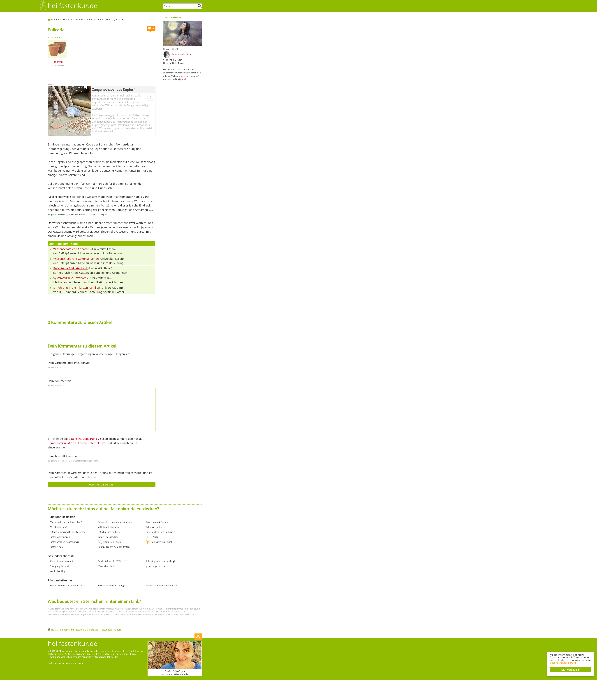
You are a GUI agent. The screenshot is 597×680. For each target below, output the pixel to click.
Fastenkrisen (56, 546)
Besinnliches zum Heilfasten (160, 531)
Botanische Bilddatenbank (70, 268)
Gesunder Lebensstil (85, 19)
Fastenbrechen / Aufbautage (64, 541)
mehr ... (185, 79)
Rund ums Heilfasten (62, 19)
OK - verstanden (570, 669)
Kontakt (64, 629)
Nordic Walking (57, 571)
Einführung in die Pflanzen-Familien (76, 287)
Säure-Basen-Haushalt (61, 561)
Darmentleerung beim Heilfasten (115, 522)
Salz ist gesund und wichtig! (160, 561)
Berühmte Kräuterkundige (111, 585)
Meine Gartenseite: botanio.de (161, 585)
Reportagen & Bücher (157, 522)
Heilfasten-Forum (112, 541)
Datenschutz (91, 629)
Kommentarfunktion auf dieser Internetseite (76, 443)
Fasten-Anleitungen (60, 536)
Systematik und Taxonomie (71, 278)
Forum (121, 19)
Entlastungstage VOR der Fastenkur (68, 531)
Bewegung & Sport (59, 566)
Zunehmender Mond (182, 54)
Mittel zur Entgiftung (108, 526)
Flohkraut (57, 61)
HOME (54, 629)
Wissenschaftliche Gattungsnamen (76, 258)
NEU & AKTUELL (154, 536)
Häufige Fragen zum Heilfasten (114, 546)
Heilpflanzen (104, 19)
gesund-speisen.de (156, 566)
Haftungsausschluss (110, 629)
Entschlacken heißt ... (109, 531)
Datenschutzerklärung (563, 662)
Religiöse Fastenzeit (156, 526)
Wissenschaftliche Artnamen (72, 249)
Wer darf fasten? (58, 526)
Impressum (76, 629)
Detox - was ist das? (108, 536)
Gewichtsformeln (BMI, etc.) (112, 561)
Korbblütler (55, 37)
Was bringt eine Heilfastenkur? (66, 522)
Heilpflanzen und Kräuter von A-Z (67, 585)
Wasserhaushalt (106, 566)
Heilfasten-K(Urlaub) (161, 541)
